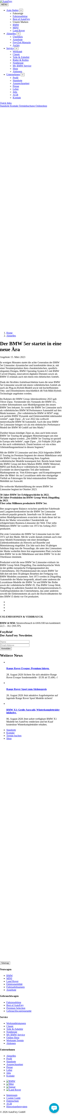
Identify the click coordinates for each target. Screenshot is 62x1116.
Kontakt (17, 97)
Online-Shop (12, 1037)
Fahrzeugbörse (20, 16)
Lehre (16, 89)
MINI (15, 27)
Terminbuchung (27, 106)
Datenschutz (12, 1101)
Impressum (11, 1095)
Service (10, 48)
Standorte (17, 80)
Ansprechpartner (21, 83)
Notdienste (18, 63)
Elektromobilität (14, 984)
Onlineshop (41, 106)
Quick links (6, 103)
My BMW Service (22, 65)
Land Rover (19, 30)
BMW (16, 24)
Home (9, 332)
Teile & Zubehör (21, 57)
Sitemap (5, 963)
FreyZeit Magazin (22, 42)
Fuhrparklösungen (15, 987)
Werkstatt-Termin (15, 1040)
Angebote (18, 39)
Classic (16, 54)
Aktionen (17, 71)
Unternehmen (13, 74)
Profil (15, 77)
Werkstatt (17, 51)
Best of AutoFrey (21, 19)
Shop (15, 68)
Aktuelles (11, 33)
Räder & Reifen (21, 60)
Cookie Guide (13, 1098)
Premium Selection (15, 1008)
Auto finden (12, 10)
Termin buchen (13, 735)
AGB (15, 94)
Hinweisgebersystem (16, 1106)
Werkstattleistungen (16, 1023)
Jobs (15, 92)
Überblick (18, 36)
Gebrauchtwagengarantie (18, 1011)
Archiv (16, 45)
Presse (16, 86)
